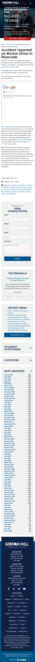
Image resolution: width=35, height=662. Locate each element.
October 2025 (8, 396)
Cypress (9, 606)
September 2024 (9, 424)
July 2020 (7, 524)
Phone (6, 223)
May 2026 (7, 381)
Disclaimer (17, 656)
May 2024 (7, 432)
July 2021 (7, 505)
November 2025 (9, 394)
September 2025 (9, 398)
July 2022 (7, 479)
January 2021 (8, 512)
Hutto (17, 187)
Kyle (25, 187)
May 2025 (7, 407)
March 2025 (8, 411)
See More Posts (17, 335)
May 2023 (7, 458)
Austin (9, 185)
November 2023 (9, 445)
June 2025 (7, 405)
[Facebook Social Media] (9, 588)
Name (6, 215)
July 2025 (7, 402)
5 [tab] (19, 297)
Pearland (21, 189)
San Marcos (22, 191)
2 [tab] (11, 297)
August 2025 (8, 400)
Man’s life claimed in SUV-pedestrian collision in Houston (18, 329)
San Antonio (14, 191)
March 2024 (8, 437)
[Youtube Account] (24, 588)
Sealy (22, 624)
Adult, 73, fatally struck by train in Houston (18, 312)
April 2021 (7, 507)
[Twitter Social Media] (13, 588)
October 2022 (8, 473)
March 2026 (8, 385)
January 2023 (8, 467)
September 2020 (9, 520)
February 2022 (9, 490)
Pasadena (13, 189)
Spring (23, 628)
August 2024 (8, 426)
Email (6, 232)
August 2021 (8, 503)
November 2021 (9, 497)
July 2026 (7, 377)
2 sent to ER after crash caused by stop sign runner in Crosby (19, 320)
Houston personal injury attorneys (15, 127)
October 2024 (8, 422)
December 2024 (9, 417)
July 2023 (7, 454)
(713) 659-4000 (25, 139)
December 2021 (9, 494)
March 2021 (8, 509)
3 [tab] (13, 297)
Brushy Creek (16, 185)
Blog (13, 656)
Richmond (22, 621)
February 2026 (9, 387)
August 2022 (8, 477)
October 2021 (8, 499)
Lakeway (22, 610)
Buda (23, 185)
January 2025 (8, 415)
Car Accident (15, 181)
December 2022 (9, 469)
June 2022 (7, 482)
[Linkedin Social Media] (19, 588)
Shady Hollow (13, 628)
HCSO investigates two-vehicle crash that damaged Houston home (19, 325)
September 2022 (9, 475)
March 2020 (8, 531)
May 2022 (7, 484)
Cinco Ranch (22, 603)
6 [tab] (21, 297)
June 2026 (7, 379)
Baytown (8, 599)
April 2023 (7, 460)
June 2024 (7, 430)
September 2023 (9, 449)
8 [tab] (27, 297)
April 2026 (7, 383)
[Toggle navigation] (31, 3)
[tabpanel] (17, 284)
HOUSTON (17, 564)
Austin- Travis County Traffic (10, 67)
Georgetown (5, 187)
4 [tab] (16, 297)
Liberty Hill (16, 613)
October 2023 (8, 447)
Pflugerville (27, 189)
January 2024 (8, 441)
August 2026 (8, 375)
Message (8, 241)
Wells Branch (23, 631)
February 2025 (9, 413)
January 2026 (8, 390)
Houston (12, 187)
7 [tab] (24, 297)
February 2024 (9, 439)
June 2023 (7, 456)
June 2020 (7, 526)
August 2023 (8, 452)
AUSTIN (17, 576)
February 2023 (9, 464)
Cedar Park (29, 185)
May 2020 (7, 529)
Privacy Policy (25, 656)
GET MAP (17, 560)
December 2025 (9, 392)
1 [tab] (8, 297)
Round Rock (5, 191)
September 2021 (9, 501)
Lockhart (25, 613)
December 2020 (9, 514)
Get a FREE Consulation (17, 38)
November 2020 (9, 516)
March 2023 (8, 462)
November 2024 (9, 420)
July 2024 (7, 428)
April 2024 (7, 434)
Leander (7, 189)
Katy (21, 187)
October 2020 (8, 518)
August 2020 (8, 522)
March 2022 (8, 488)
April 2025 (7, 409)
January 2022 (8, 492)
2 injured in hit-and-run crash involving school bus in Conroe (18, 316)
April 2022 (7, 486)
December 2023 (9, 443)
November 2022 (9, 471)
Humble (17, 606)
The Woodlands (10, 194)
